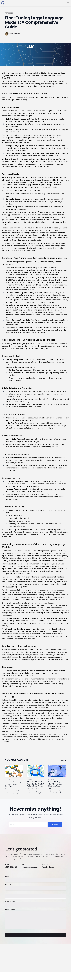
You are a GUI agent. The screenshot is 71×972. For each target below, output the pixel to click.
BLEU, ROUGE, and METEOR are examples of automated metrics (29, 618)
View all (63, 760)
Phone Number (10, 901)
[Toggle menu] (68, 3)
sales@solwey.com (30, 867)
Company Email (10, 892)
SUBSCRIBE (55, 825)
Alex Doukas (15, 33)
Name (7, 876)
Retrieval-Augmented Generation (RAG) (34, 137)
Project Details (10, 909)
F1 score (9, 586)
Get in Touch (35, 935)
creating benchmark (11, 597)
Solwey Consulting (10, 700)
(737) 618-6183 (11, 867)
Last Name (8, 884)
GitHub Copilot (15, 370)
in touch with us (53, 734)
